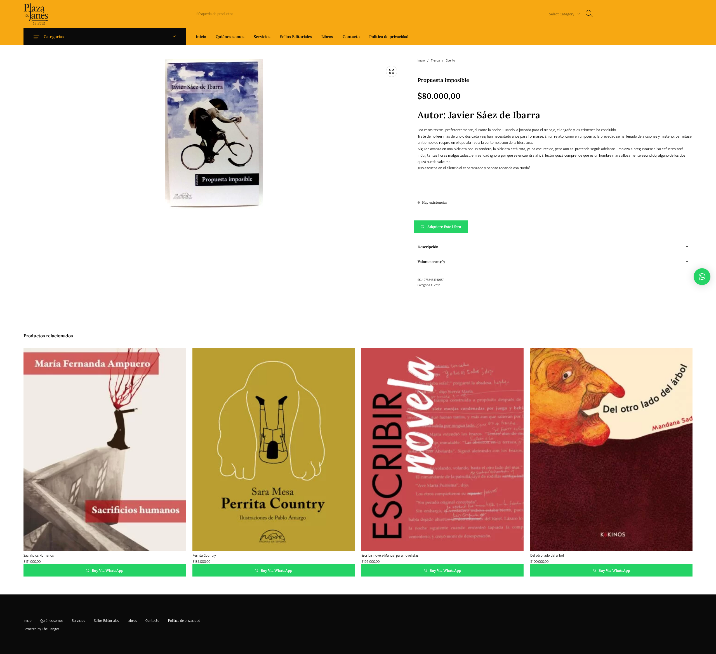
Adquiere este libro (444, 226)
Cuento (450, 60)
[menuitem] (201, 36)
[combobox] (562, 14)
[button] (555, 226)
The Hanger (50, 629)
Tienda (435, 60)
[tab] (555, 246)
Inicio (421, 60)
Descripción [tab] (428, 246)
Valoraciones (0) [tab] (431, 261)
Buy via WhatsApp (107, 570)
